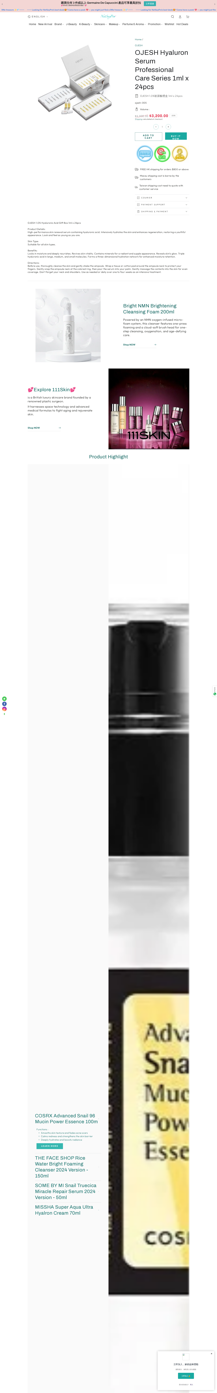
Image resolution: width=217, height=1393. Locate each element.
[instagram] (4, 709)
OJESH (139, 45)
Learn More (49, 1146)
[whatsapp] (4, 698)
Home (138, 39)
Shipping (138, 119)
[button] (172, 16)
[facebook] (4, 703)
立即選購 (142, 3)
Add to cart (148, 136)
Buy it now (176, 137)
